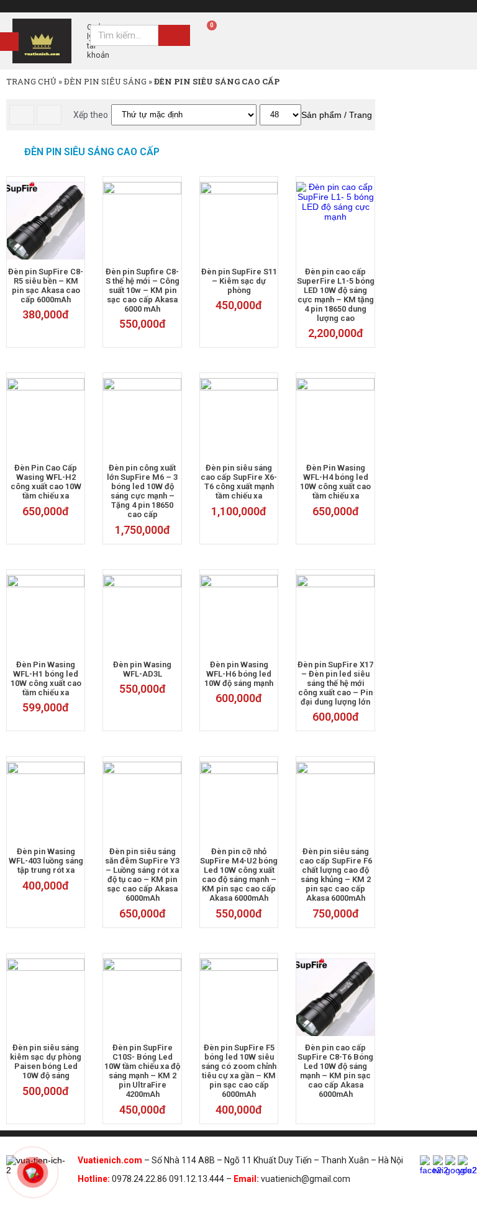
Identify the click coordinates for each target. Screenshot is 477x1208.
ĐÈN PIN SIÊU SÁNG (105, 81)
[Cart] (207, 31)
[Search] (174, 35)
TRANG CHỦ (31, 81)
